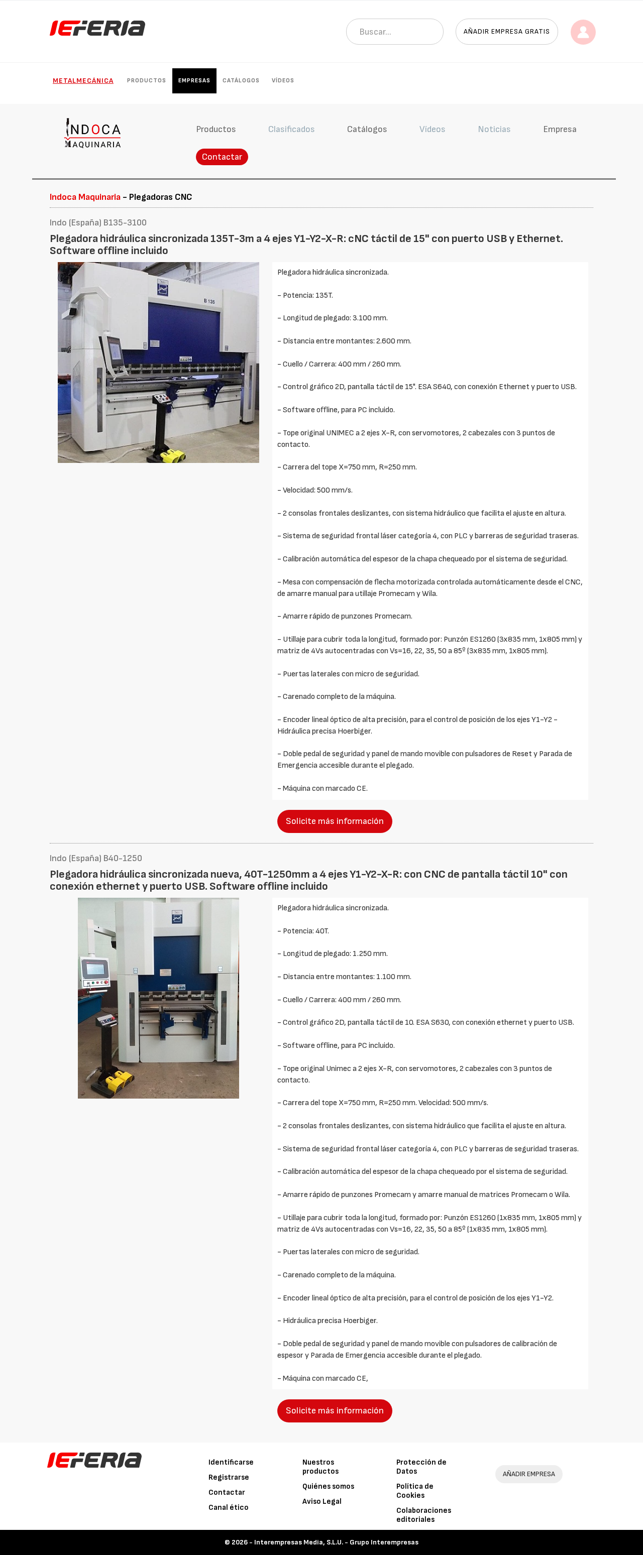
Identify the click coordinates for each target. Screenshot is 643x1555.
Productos (146, 80)
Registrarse (228, 1477)
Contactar (222, 157)
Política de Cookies (415, 1491)
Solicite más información (335, 821)
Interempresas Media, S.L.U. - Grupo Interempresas (336, 1542)
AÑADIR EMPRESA (529, 1474)
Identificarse (231, 1462)
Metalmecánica (83, 80)
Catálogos (241, 80)
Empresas (194, 80)
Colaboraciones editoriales (423, 1515)
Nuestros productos (320, 1467)
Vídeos (283, 80)
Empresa (560, 129)
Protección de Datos (421, 1467)
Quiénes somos (328, 1486)
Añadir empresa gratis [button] (507, 31)
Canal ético (228, 1507)
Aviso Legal (322, 1501)
